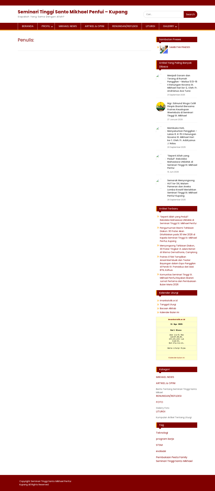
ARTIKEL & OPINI (94, 26)
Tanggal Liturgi (168, 304)
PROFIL (46, 26)
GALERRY (168, 26)
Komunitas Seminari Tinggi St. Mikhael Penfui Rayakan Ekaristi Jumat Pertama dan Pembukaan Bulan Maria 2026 (178, 279)
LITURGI (150, 26)
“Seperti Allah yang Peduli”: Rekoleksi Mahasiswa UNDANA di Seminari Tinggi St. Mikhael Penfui (182, 162)
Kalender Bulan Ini (169, 312)
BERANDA (28, 26)
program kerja (165, 439)
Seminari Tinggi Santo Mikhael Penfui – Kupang (73, 12)
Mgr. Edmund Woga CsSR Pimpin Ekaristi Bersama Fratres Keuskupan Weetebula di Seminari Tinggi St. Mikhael (181, 109)
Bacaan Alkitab (168, 308)
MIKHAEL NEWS (68, 26)
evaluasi (161, 451)
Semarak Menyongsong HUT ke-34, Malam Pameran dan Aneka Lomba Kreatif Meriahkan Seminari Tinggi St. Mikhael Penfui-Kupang (182, 188)
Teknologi (162, 433)
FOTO (159, 402)
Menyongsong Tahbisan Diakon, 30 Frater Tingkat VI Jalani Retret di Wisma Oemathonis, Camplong (178, 249)
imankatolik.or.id (169, 300)
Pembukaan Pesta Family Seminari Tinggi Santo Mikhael (174, 459)
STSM (159, 445)
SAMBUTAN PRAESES (179, 47)
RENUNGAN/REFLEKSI (125, 26)
